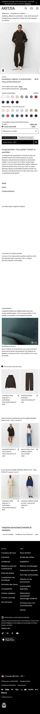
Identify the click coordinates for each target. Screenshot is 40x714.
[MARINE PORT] (22, 116)
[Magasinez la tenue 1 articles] (3, 70)
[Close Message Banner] (36, 3)
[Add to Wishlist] (18, 396)
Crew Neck (23, 88)
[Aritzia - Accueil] (8, 8)
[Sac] (32, 8)
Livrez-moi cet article (9, 137)
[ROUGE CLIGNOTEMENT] (36, 97)
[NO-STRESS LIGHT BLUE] (26, 97)
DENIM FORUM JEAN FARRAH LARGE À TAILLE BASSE (27, 451)
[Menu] (37, 8)
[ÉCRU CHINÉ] (12, 110)
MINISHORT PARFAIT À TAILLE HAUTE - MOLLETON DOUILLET (9, 451)
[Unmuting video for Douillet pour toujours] (32, 342)
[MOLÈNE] (26, 110)
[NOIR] (17, 102)
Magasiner (28, 3)
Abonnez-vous (5, 628)
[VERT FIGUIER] (36, 116)
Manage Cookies (25, 681)
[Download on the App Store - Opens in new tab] (20, 639)
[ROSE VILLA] (12, 97)
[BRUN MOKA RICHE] (3, 102)
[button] (9, 126)
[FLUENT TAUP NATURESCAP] (31, 110)
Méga (20, 86)
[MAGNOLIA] (3, 110)
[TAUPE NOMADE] (22, 97)
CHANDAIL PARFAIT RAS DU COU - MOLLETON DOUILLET (28, 503)
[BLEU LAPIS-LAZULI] (12, 116)
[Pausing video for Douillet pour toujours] (36, 342)
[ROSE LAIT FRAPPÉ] (8, 110)
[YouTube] (17, 633)
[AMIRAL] (12, 102)
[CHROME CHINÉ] (17, 97)
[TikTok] (2, 633)
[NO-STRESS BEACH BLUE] (17, 110)
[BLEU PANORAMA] (22, 110)
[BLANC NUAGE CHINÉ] (8, 97)
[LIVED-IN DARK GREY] (31, 97)
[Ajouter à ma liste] (36, 142)
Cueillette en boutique (26, 137)
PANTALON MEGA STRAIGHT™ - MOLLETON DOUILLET (28, 398)
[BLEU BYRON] (8, 102)
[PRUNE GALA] (31, 116)
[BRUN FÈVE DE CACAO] (26, 116)
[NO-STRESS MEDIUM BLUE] (17, 116)
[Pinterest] (12, 633)
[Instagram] (7, 633)
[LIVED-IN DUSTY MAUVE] (36, 110)
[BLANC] (3, 97)
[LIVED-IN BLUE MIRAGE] (3, 116)
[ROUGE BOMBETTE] (8, 116)
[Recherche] (26, 8)
